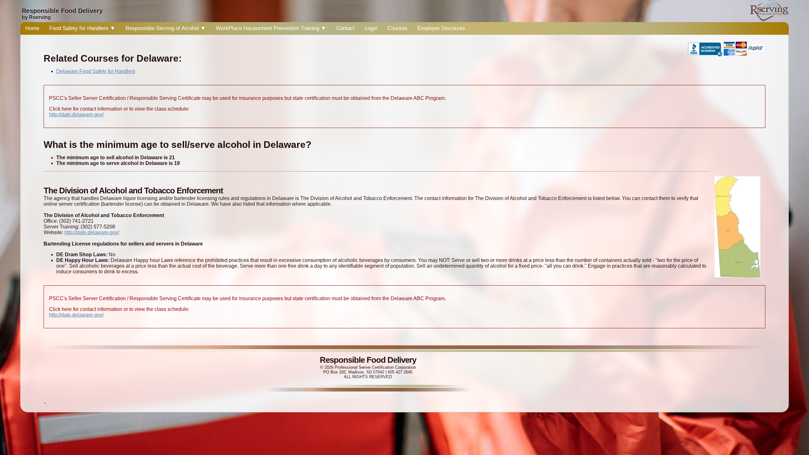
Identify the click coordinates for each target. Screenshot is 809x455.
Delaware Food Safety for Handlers (95, 71)
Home (32, 28)
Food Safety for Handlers (82, 28)
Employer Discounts (441, 28)
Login (371, 28)
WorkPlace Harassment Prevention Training (271, 28)
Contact (345, 28)
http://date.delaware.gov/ (76, 114)
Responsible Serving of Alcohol (165, 28)
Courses (397, 28)
